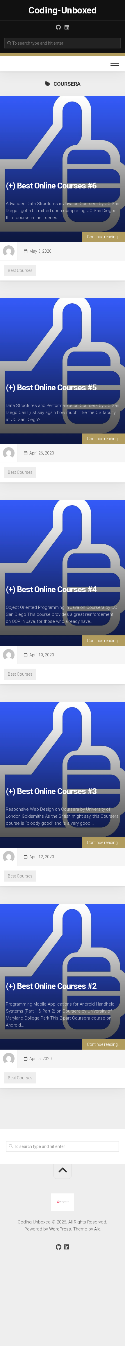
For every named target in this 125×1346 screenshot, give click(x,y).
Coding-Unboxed (62, 10)
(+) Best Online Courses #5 (51, 387)
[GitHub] (58, 27)
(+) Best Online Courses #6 (51, 185)
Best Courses (20, 270)
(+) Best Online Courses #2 (51, 986)
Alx (97, 1229)
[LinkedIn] (66, 27)
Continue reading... (103, 237)
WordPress (60, 1229)
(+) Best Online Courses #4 (51, 589)
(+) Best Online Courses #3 (51, 791)
